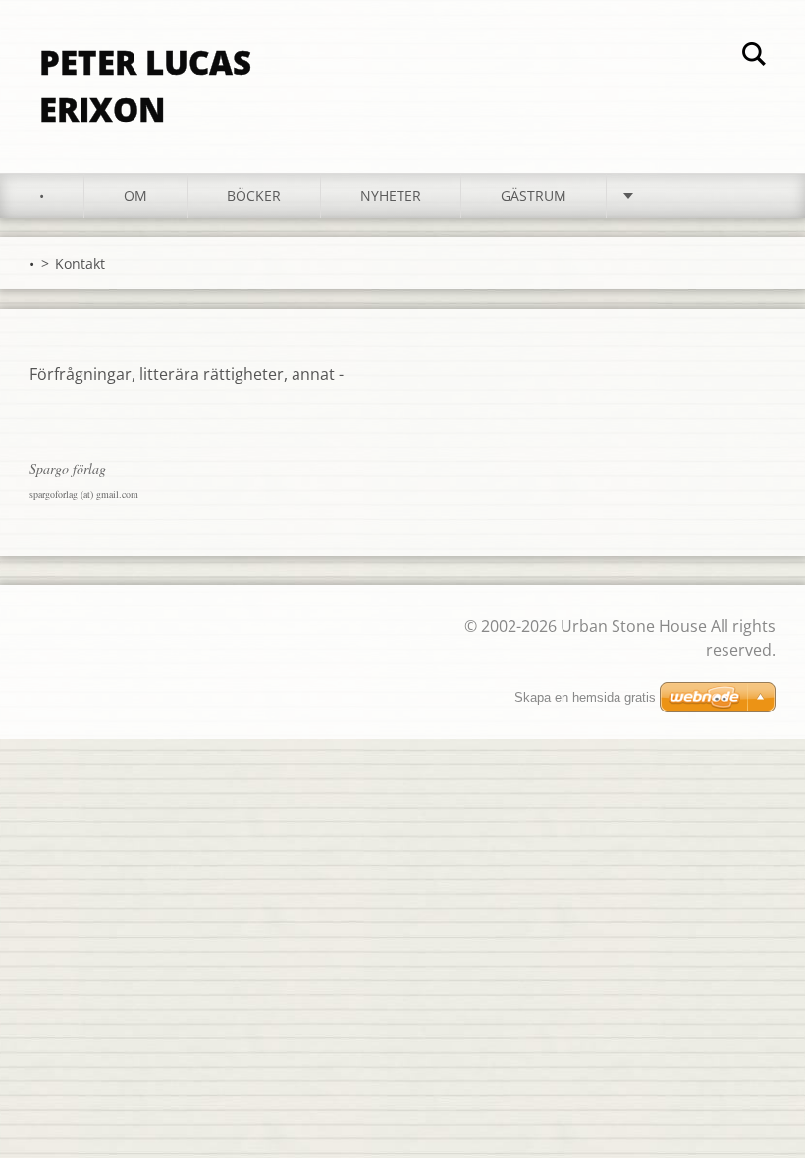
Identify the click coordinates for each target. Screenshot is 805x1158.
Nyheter (390, 195)
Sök (754, 57)
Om (135, 195)
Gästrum (533, 195)
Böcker (254, 195)
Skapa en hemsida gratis (585, 697)
